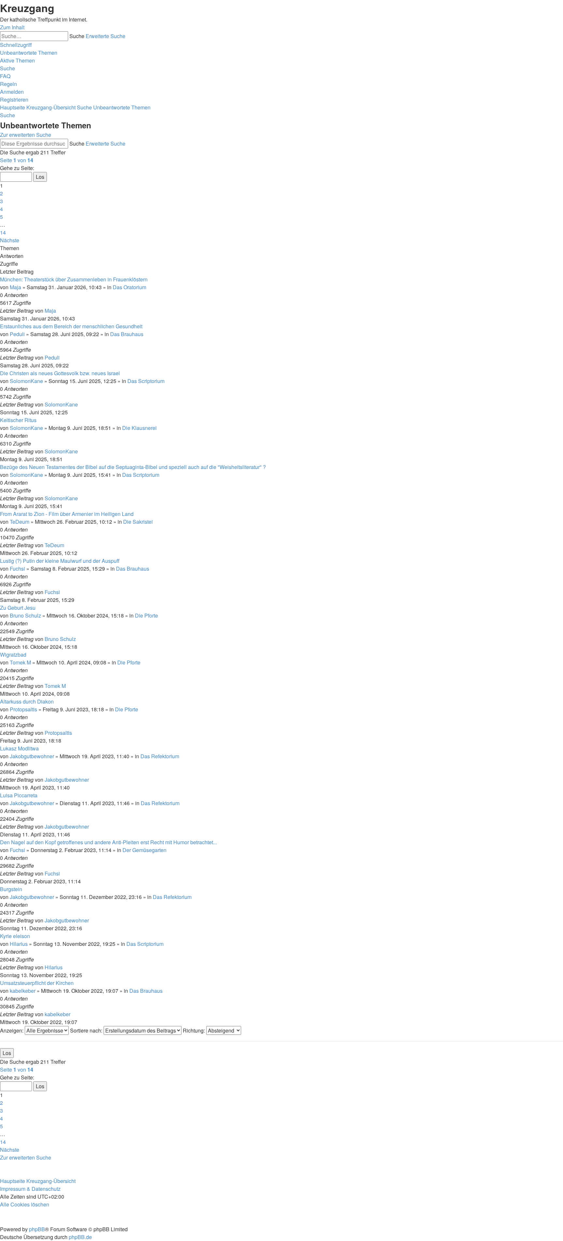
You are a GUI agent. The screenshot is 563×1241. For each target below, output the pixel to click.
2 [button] (1, 193)
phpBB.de (80, 1237)
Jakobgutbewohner (32, 756)
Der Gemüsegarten (144, 850)
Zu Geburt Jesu (18, 607)
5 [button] (1, 217)
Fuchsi (17, 568)
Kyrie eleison (15, 936)
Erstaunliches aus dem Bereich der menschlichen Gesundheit (71, 326)
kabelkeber (23, 990)
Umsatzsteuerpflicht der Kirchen (37, 983)
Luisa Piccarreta (18, 795)
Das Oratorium (129, 287)
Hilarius (19, 944)
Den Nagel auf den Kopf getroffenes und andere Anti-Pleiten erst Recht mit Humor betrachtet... (108, 842)
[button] (16, 160)
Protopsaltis (23, 709)
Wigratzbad (13, 654)
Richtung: (194, 1030)
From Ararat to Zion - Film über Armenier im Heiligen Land (67, 514)
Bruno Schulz (25, 615)
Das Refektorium (159, 756)
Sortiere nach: (87, 1030)
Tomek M (20, 662)
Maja (15, 287)
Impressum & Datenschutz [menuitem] (30, 1188)
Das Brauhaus (126, 334)
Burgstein (11, 889)
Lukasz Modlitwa (19, 748)
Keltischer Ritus (18, 420)
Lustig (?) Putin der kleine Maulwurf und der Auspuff (60, 560)
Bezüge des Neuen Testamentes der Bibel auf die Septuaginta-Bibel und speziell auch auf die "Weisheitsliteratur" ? (133, 467)
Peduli (17, 334)
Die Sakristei (138, 521)
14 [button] (3, 232)
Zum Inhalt (12, 27)
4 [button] (1, 209)
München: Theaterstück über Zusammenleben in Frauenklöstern (74, 279)
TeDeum (19, 521)
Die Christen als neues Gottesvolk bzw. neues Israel (60, 373)
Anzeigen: (12, 1030)
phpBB (37, 1229)
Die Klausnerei (139, 428)
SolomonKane (26, 381)
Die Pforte (146, 615)
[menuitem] (28, 52)
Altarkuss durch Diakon (27, 701)
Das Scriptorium (146, 381)
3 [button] (1, 201)
